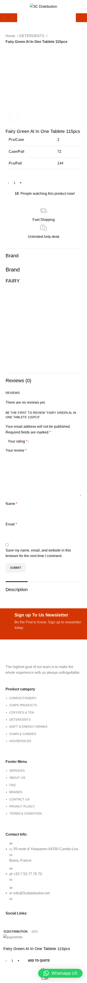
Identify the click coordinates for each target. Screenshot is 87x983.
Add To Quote (39, 960)
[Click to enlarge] (13, 116)
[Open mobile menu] (8, 17)
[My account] (82, 17)
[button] (60, 973)
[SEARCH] (69, 17)
